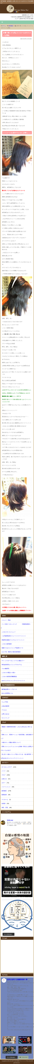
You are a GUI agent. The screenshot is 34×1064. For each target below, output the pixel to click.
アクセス (4, 710)
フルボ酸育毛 (5, 668)
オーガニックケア (7, 767)
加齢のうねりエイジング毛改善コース (12, 648)
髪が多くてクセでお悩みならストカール (13, 190)
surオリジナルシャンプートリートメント (13, 680)
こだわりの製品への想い (9, 672)
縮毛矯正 (11, 25)
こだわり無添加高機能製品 (9, 676)
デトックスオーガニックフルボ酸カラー (13, 660)
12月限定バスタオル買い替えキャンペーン (14, 607)
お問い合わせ (5, 714)
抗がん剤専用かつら (7, 693)
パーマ (3, 771)
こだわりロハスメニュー (9, 632)
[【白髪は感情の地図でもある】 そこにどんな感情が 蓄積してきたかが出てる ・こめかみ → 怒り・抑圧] (17, 848)
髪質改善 (4, 794)
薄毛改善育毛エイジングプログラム (12, 664)
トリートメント (6, 787)
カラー (3, 782)
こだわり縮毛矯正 (7, 644)
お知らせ (4, 779)
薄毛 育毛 (5, 807)
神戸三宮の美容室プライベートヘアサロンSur (21, 1060)
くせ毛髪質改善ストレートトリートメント (14, 636)
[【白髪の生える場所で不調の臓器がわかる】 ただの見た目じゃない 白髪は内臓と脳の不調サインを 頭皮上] (17, 915)
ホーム (4, 25)
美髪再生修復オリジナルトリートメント (13, 640)
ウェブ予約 (5, 702)
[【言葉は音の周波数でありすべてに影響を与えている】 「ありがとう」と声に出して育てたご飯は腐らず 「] (17, 881)
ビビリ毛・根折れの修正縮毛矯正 (11, 652)
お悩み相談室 (5, 706)
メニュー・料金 (6, 620)
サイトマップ (5, 718)
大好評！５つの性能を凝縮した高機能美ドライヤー (16, 610)
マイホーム (5, 799)
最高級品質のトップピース (9, 689)
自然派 (3, 803)
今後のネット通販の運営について (11, 742)
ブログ (3, 775)
